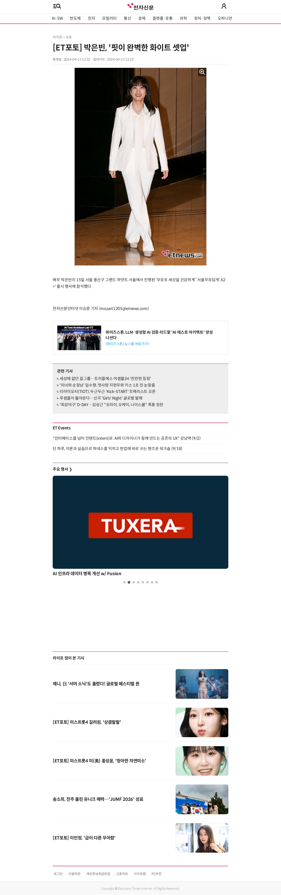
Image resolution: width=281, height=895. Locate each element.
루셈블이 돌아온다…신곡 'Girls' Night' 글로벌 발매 (101, 398)
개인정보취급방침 (98, 874)
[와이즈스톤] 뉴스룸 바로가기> (128, 344)
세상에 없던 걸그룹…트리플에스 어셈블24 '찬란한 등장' (105, 378)
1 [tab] (124, 582)
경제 (141, 18)
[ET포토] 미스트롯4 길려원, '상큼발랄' (87, 722)
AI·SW (57, 18)
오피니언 (225, 18)
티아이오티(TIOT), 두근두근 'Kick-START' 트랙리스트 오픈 (108, 391)
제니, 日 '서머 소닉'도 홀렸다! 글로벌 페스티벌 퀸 (96, 684)
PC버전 (156, 874)
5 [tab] (143, 582)
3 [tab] (133, 582)
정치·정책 (202, 18)
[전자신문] (140, 6)
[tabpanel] (140, 527)
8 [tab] (156, 582)
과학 (183, 18)
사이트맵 (140, 874)
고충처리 (122, 874)
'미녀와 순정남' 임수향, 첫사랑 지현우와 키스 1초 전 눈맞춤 (107, 385)
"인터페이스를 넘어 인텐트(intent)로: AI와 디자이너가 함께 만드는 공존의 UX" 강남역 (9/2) (126, 438)
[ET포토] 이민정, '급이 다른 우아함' (84, 838)
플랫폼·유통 (163, 18)
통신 (127, 18)
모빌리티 (109, 18)
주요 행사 (62, 469)
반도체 (75, 18)
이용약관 (74, 874)
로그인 (58, 874)
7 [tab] (152, 582)
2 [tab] (129, 582)
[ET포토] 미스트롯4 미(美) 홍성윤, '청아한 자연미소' (99, 761)
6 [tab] (147, 582)
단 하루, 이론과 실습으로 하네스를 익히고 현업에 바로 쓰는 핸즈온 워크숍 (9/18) (117, 448)
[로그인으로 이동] (224, 6)
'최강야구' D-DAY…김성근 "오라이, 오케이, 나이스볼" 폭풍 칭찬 (111, 404)
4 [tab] (138, 582)
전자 (91, 18)
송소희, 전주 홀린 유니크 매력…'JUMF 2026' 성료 (98, 799)
